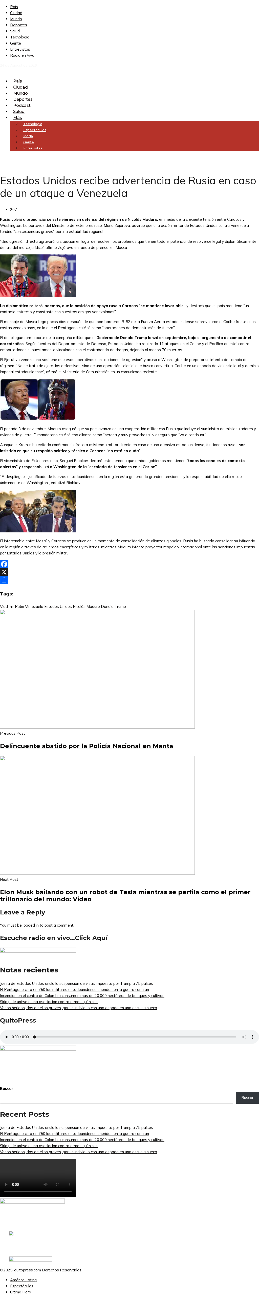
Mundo (16, 18)
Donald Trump (113, 606)
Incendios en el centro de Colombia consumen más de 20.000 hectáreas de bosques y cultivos (82, 995)
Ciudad (16, 12)
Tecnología (19, 37)
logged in (31, 925)
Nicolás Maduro (86, 606)
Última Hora (20, 1292)
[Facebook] (129, 564)
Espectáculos (21, 1286)
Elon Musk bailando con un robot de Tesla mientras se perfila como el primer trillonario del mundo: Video (125, 895)
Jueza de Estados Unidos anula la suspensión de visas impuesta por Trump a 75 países (76, 983)
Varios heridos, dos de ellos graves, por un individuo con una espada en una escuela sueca (78, 1007)
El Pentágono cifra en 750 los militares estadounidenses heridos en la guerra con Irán (74, 989)
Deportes (18, 25)
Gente (15, 43)
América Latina (23, 1279)
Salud (15, 31)
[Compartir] (129, 580)
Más (17, 117)
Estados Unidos (58, 606)
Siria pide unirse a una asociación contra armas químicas (49, 1001)
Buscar (6, 1088)
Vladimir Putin (12, 606)
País (14, 6)
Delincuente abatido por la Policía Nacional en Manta (86, 746)
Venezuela (34, 606)
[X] (129, 572)
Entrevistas (20, 49)
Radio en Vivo (22, 55)
